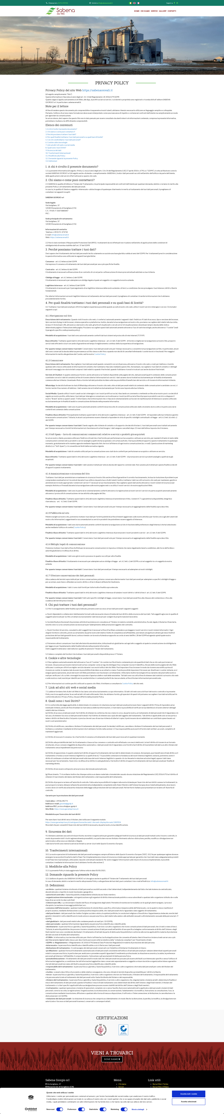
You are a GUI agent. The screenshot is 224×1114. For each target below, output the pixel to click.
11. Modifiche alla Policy (55, 156)
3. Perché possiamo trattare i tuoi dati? (61, 134)
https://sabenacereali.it (97, 90)
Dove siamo (111, 1059)
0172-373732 (63, 3)
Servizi (154, 11)
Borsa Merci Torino (160, 1084)
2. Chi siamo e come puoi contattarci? (60, 131)
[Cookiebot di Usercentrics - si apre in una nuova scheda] (31, 1109)
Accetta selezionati (188, 1102)
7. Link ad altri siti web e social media (60, 145)
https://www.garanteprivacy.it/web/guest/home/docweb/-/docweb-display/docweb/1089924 (83, 822)
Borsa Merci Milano (161, 1087)
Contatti (172, 11)
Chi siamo (145, 11)
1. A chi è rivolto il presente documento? (61, 129)
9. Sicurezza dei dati (53, 150)
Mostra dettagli (138, 1109)
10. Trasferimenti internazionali (58, 153)
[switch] (81, 1109)
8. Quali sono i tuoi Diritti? (56, 147)
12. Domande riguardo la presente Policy (62, 158)
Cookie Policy (99, 354)
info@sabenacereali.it (105, 3)
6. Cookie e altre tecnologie (56, 142)
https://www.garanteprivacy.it (66, 809)
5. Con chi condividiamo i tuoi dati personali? (63, 140)
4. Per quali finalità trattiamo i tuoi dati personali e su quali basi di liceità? (74, 137)
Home (136, 11)
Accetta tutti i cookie (188, 1094)
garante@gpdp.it (66, 803)
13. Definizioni (51, 161)
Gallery (162, 11)
